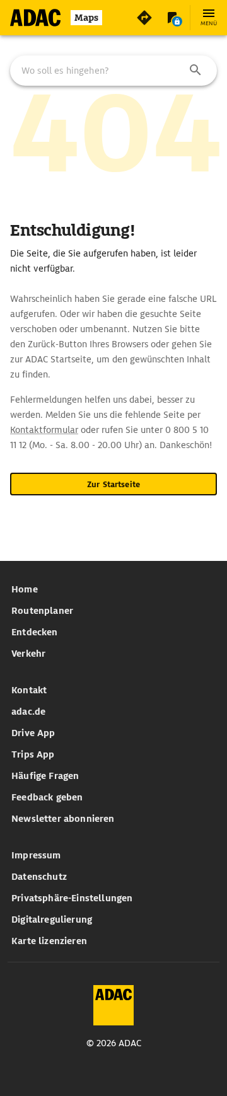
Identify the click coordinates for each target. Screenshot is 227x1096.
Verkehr (28, 653)
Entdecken (34, 632)
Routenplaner (42, 610)
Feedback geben (47, 797)
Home (24, 589)
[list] (113, 621)
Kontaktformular (44, 430)
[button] (195, 71)
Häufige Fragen (45, 776)
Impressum (36, 855)
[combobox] (113, 70)
